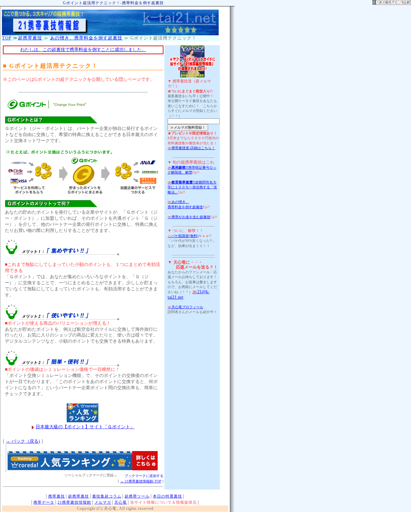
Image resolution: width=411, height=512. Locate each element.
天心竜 (120, 502)
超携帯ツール (137, 496)
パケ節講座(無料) (183, 236)
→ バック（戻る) (23, 441)
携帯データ (43, 502)
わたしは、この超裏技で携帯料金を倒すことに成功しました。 (83, 49)
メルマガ (102, 502)
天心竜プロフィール (185, 307)
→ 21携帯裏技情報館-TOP (140, 481)
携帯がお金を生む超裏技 (189, 217)
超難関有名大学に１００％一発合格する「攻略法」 (192, 187)
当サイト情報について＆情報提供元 (163, 502)
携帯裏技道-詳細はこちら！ (191, 148)
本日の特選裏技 (167, 496)
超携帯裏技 (30, 38)
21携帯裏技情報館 (74, 502)
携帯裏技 (56, 496)
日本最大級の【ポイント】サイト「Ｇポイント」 (85, 426)
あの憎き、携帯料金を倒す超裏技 (86, 38)
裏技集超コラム (106, 496)
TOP (6, 38)
